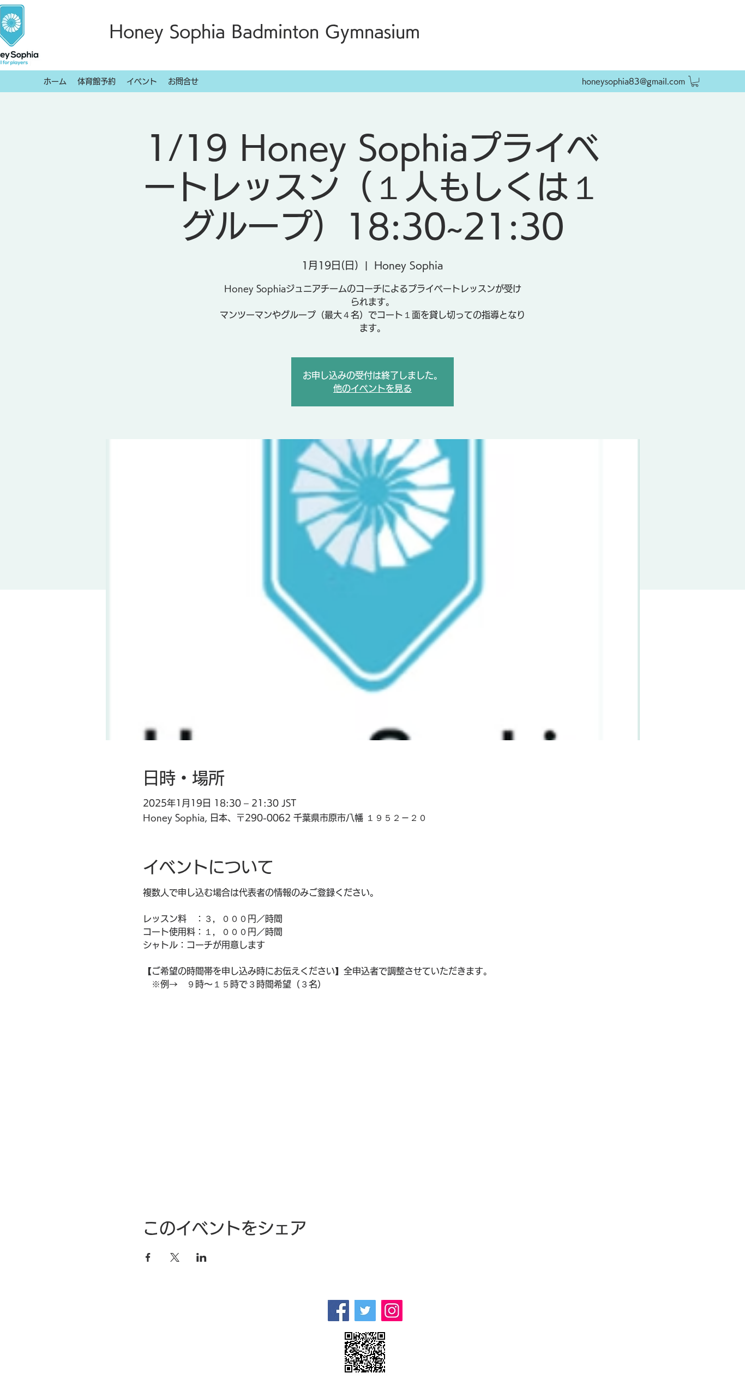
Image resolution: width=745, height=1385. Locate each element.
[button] (694, 81)
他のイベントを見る (372, 388)
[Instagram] (391, 1310)
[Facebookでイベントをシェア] (148, 1257)
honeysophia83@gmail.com (633, 81)
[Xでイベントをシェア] (175, 1257)
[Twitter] (365, 1310)
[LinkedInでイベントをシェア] (201, 1257)
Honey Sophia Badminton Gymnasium (264, 31)
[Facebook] (338, 1310)
